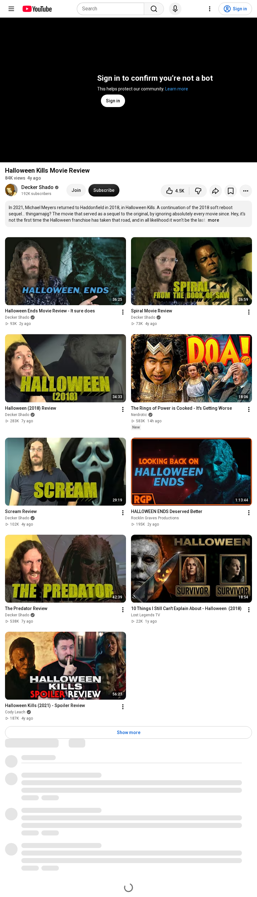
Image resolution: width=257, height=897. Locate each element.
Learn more (176, 88)
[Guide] (11, 9)
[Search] (154, 9)
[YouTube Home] (37, 9)
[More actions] (245, 191)
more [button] (213, 220)
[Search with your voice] (175, 9)
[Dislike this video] (198, 191)
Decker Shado (37, 187)
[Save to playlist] (230, 191)
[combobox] (112, 9)
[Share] (215, 191)
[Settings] (209, 9)
